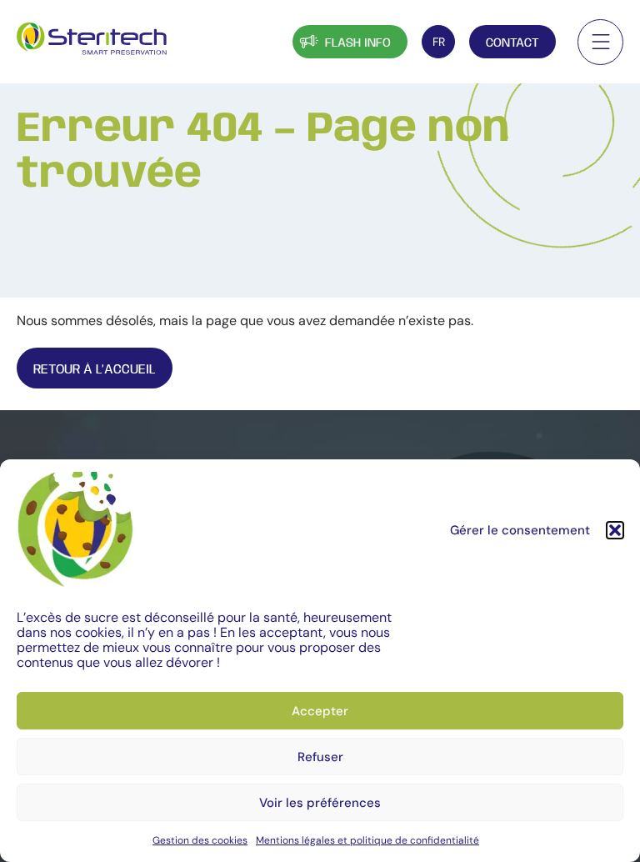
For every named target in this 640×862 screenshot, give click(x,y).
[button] (615, 530)
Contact (512, 43)
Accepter (320, 711)
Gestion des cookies (200, 840)
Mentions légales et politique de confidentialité (367, 840)
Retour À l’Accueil (94, 370)
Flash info (358, 43)
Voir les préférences (320, 802)
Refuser (320, 757)
